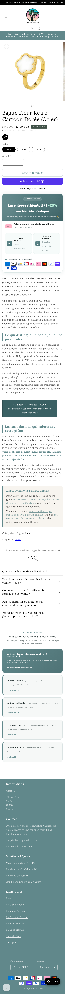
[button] (6, 18)
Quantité (6, 156)
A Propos (11, 942)
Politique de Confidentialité (21, 869)
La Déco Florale (15, 929)
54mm (23, 149)
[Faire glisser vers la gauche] (26, 106)
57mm (38, 149)
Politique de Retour (17, 875)
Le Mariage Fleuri (16, 910)
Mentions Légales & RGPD (20, 863)
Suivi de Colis (13, 936)
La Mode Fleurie (15, 904)
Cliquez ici (26, 846)
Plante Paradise (36, 989)
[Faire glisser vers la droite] (39, 106)
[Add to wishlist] (5, 137)
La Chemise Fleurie (17, 917)
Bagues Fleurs (24, 533)
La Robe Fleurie (15, 923)
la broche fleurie (38, 511)
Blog (8, 898)
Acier (18, 539)
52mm (8, 149)
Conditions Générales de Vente (23, 881)
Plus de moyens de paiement (33, 188)
